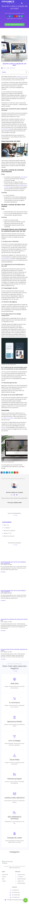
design (3, 427)
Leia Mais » (3, 571)
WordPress (5, 129)
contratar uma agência (8, 418)
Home (6, 13)
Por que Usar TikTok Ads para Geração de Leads (14, 650)
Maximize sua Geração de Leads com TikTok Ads (14, 620)
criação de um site (22, 76)
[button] (22, 3)
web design (24, 177)
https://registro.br (6, 258)
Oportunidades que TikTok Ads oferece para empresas (13, 562)
